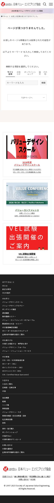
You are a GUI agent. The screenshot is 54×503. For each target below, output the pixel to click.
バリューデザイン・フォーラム (14, 347)
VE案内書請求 (7, 448)
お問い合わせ (7, 445)
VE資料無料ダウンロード (11, 439)
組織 (4, 401)
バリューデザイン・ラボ (11, 412)
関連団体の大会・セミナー (12, 323)
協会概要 (5, 397)
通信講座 (5, 313)
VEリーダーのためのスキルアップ (15, 331)
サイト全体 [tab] (10, 73)
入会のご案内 (7, 384)
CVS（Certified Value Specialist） (16, 374)
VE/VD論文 (6, 293)
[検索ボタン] (45, 4)
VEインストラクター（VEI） (13, 367)
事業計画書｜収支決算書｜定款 (14, 415)
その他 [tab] (45, 73)
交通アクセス (7, 476)
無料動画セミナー (9, 316)
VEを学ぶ (5, 298)
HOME (32, 479)
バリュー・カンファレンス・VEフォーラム (18, 320)
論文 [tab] (40, 73)
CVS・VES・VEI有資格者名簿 (13, 360)
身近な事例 (6, 289)
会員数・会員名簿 (9, 387)
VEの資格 (5, 356)
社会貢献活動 (7, 419)
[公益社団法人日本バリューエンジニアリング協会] (20, 4)
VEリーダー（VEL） (9, 364)
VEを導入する (7, 340)
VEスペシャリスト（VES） (12, 371)
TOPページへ (27, 97)
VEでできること (8, 282)
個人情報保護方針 (21, 476)
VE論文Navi (6, 436)
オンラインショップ (10, 432)
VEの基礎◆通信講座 (10, 327)
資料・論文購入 (8, 428)
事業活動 (5, 408)
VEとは (5, 285)
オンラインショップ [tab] (30, 73)
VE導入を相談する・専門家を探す (15, 343)
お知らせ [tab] (19, 73)
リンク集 (5, 405)
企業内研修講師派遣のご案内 (13, 334)
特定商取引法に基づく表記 (39, 476)
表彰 (4, 423)
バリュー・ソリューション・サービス (16, 351)
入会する (5, 380)
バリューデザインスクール (12, 302)
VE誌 (4, 391)
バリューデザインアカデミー (13, 305)
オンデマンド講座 (9, 309)
